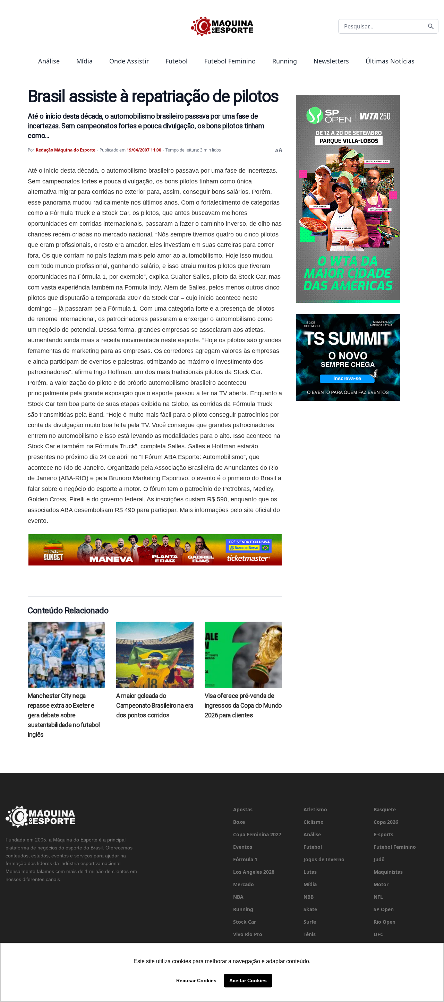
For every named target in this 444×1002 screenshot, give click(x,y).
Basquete (385, 809)
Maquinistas (388, 872)
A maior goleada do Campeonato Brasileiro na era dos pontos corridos (154, 705)
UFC (378, 934)
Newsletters (331, 61)
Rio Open (384, 921)
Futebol (176, 61)
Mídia (84, 61)
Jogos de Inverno (324, 859)
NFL (378, 896)
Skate (310, 909)
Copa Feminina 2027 (257, 834)
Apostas (243, 809)
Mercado (243, 884)
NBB (309, 896)
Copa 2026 (386, 822)
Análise (49, 61)
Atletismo (315, 809)
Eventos (242, 847)
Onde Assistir (129, 61)
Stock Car (244, 921)
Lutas (310, 872)
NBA (238, 896)
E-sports (383, 834)
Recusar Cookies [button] (196, 980)
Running (284, 61)
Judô (379, 859)
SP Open (384, 909)
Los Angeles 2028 (253, 872)
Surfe (310, 921)
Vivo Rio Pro (247, 934)
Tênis (310, 934)
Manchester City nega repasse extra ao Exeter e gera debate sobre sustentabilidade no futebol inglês (64, 715)
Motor (381, 884)
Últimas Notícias (390, 61)
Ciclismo (314, 822)
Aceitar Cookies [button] (248, 980)
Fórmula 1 (245, 859)
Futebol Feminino (230, 61)
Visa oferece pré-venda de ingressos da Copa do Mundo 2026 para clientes (243, 705)
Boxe (239, 822)
